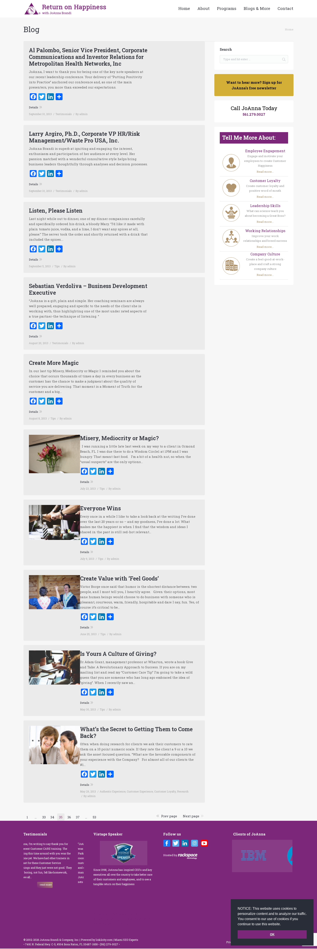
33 (44, 817)
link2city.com (104, 939)
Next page (191, 816)
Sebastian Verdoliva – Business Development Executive (88, 289)
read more (69, 889)
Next (290, 856)
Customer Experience (140, 791)
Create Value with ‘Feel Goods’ (119, 578)
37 (78, 817)
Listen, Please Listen (56, 210)
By (81, 114)
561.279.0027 (254, 114)
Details (33, 107)
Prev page (169, 816)
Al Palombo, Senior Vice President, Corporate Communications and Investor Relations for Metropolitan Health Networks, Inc (88, 57)
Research (182, 791)
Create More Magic (54, 362)
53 (94, 817)
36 (69, 817)
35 (61, 817)
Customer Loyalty (165, 791)
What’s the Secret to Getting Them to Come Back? (136, 732)
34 (52, 817)
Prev (236, 856)
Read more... (265, 172)
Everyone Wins (100, 508)
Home (289, 29)
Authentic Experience (113, 791)
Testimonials (63, 114)
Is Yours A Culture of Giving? (118, 653)
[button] (282, 924)
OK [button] (272, 934)
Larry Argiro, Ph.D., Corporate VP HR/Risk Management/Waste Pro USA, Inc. (84, 137)
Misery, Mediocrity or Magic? (119, 438)
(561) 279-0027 (109, 944)
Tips (57, 266)
